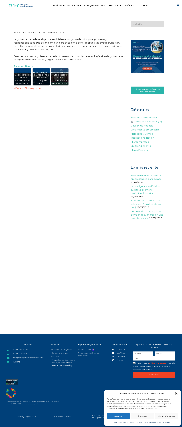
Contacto (143, 5)
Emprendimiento (141, 146)
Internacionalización (142, 137)
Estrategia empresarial (144, 117)
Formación (73, 5)
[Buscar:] (147, 24)
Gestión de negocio (142, 125)
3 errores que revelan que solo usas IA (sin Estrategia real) (146, 204)
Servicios (57, 5)
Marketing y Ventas (142, 133)
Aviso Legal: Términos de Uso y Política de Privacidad (150, 422)
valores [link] (22, 49)
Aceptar (118, 416)
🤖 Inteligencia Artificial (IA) (146, 121)
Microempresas (140, 142)
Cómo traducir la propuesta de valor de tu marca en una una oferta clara (147, 215)
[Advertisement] (147, 285)
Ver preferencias (166, 416)
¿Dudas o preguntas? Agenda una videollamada (147, 90)
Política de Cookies (121, 422)
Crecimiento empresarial (145, 129)
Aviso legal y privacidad (26, 416)
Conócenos (130, 5)
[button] (176, 393)
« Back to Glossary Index (27, 88)
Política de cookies (62, 416)
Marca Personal (140, 150)
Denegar (142, 416)
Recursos (113, 5)
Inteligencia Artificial (95, 5)
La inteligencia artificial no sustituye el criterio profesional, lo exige (146, 189)
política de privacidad (157, 363)
